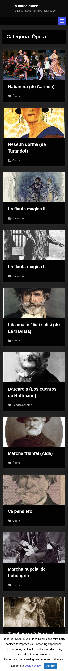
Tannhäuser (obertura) (31, 633)
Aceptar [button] (50, 665)
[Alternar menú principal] (62, 21)
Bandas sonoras (22, 405)
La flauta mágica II (26, 208)
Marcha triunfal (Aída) (30, 453)
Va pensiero (20, 511)
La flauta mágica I (26, 266)
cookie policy (33, 665)
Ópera (16, 96)
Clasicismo (18, 218)
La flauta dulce (25, 6)
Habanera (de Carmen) (31, 86)
